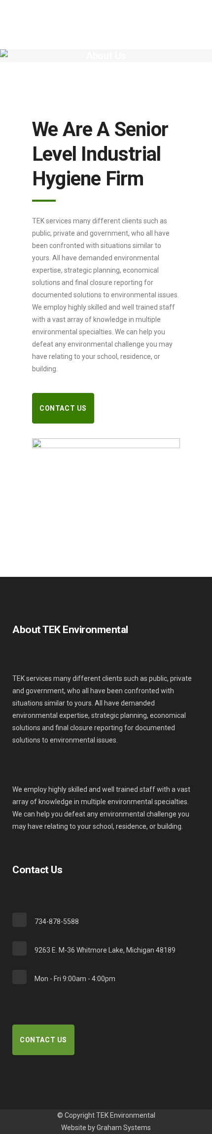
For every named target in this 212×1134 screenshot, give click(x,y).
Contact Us (63, 408)
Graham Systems (124, 1128)
